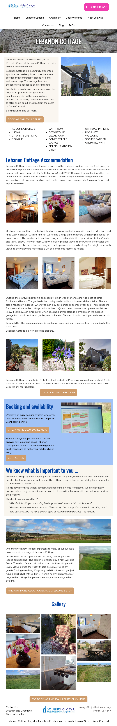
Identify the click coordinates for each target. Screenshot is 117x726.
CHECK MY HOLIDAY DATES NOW (27, 429)
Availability (55, 17)
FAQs (72, 25)
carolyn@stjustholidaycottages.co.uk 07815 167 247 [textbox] (95, 709)
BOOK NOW (96, 7)
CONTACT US (16, 457)
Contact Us (12, 707)
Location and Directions (19, 710)
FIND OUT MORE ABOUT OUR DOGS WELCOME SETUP (40, 590)
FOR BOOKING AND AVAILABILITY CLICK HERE (58, 699)
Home (17, 17)
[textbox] (58, 41)
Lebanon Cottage (35, 17)
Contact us (48, 25)
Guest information (15, 713)
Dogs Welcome (74, 17)
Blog (61, 25)
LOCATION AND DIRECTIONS (58, 392)
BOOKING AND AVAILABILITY (25, 119)
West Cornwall (95, 17)
